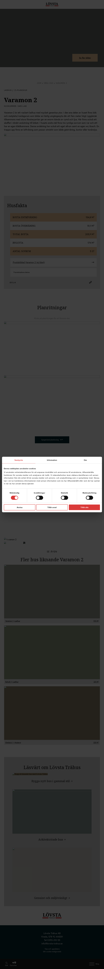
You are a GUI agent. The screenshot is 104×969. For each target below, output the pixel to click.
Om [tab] (85, 460)
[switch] (39, 498)
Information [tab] (52, 460)
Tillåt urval (52, 507)
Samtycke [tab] (18, 460)
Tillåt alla (84, 507)
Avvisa (19, 507)
